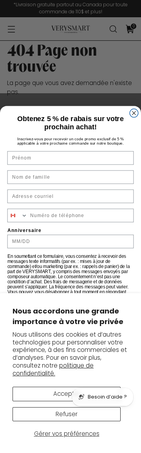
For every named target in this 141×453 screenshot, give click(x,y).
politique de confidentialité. (53, 369)
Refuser (67, 414)
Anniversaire (24, 230)
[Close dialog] (134, 113)
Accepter (66, 394)
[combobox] (17, 215)
